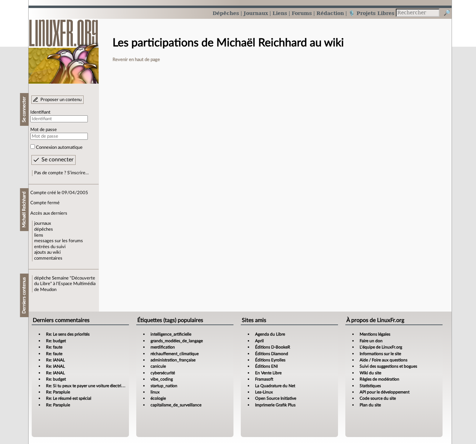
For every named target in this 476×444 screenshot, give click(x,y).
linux (155, 392)
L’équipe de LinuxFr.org (381, 347)
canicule (158, 366)
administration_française (173, 360)
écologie (158, 398)
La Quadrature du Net (275, 386)
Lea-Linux (264, 392)
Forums (302, 13)
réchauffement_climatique (175, 354)
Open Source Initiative (275, 398)
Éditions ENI (266, 366)
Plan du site (370, 405)
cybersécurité (163, 373)
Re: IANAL (55, 360)
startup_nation (164, 386)
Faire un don (371, 341)
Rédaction (330, 13)
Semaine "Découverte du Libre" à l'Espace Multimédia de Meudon (64, 284)
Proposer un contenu (61, 100)
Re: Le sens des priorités (68, 334)
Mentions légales (375, 334)
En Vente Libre (268, 373)
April (259, 341)
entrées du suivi (50, 247)
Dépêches (226, 13)
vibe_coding (162, 379)
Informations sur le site (380, 354)
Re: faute (54, 347)
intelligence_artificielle (171, 334)
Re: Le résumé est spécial (68, 398)
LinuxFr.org (64, 48)
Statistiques (370, 386)
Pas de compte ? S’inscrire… (61, 173)
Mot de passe (43, 130)
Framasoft (264, 379)
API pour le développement (384, 392)
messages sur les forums (58, 241)
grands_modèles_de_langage (177, 341)
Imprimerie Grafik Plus (275, 405)
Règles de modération (379, 379)
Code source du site (378, 398)
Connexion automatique (59, 147)
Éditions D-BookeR (272, 347)
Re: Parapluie (58, 392)
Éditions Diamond (271, 354)
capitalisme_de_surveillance (176, 405)
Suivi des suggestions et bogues (388, 366)
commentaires (48, 258)
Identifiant (40, 112)
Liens (279, 13)
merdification (163, 347)
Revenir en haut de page (136, 60)
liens (38, 235)
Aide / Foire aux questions (383, 360)
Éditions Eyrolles (270, 360)
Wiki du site (370, 373)
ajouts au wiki (47, 252)
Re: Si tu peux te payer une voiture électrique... (88, 386)
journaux (42, 223)
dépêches (43, 229)
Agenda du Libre (270, 334)
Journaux (256, 13)
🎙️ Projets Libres (371, 13)
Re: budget (56, 341)
